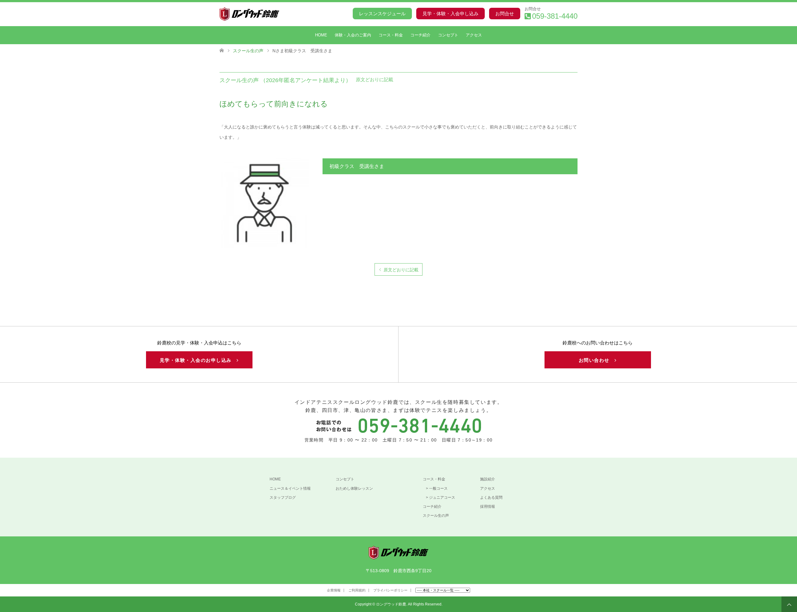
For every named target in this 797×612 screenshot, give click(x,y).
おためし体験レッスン (354, 488)
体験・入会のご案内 (353, 35)
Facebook (224, 591)
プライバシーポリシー (390, 590)
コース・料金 (391, 35)
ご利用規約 (356, 590)
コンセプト (448, 35)
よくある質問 (491, 497)
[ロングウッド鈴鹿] (279, 14)
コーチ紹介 (420, 35)
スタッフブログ (283, 497)
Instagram (233, 591)
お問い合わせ (597, 360)
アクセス (474, 35)
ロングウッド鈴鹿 (391, 604)
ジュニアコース (442, 497)
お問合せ (504, 13)
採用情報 (487, 506)
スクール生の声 (436, 515)
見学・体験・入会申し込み (450, 13)
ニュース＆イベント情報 (290, 488)
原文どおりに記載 (401, 269)
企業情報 (334, 590)
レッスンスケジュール (382, 13)
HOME (321, 35)
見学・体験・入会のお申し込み (198, 360)
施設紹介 (487, 479)
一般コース (438, 488)
